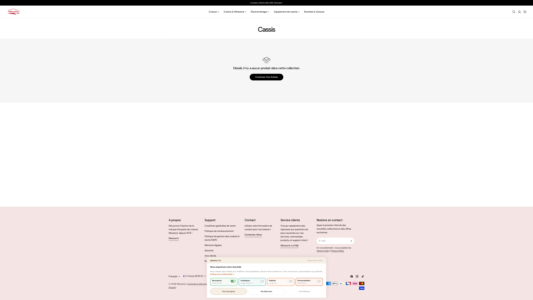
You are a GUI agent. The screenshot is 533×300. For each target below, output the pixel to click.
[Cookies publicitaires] (290, 281)
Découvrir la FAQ (289, 245)
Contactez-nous (253, 234)
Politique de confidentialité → (222, 274)
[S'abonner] (351, 241)
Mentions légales (213, 245)
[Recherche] (514, 12)
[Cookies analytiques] (261, 281)
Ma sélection (266, 291)
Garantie (209, 250)
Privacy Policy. (337, 251)
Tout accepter (228, 291)
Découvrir (174, 238)
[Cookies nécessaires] (233, 281)
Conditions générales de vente (220, 225)
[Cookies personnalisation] (318, 281)
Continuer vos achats (266, 77)
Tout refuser (304, 291)
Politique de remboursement (219, 231)
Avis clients (210, 255)
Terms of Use (323, 251)
